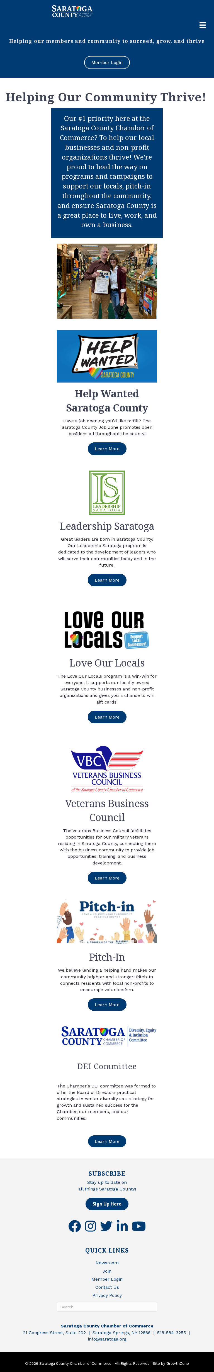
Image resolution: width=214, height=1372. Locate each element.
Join (107, 1271)
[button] (107, 1204)
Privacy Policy (107, 1295)
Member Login (107, 1279)
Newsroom (107, 1262)
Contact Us (107, 1287)
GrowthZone (177, 1363)
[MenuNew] (202, 25)
